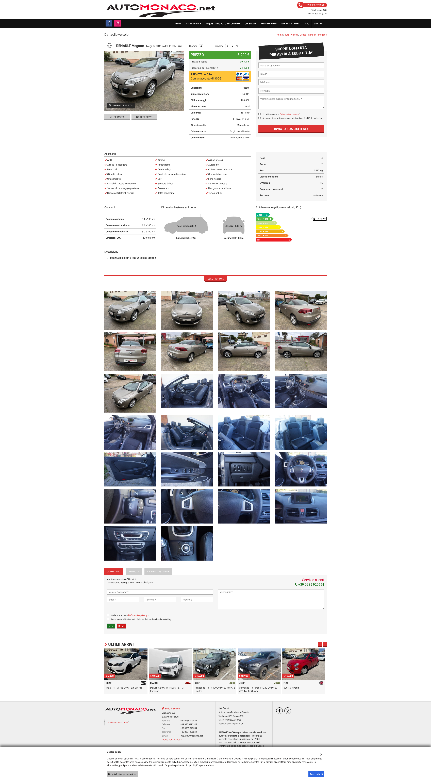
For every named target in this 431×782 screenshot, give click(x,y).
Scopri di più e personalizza (122, 774)
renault (312, 34)
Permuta (118, 117)
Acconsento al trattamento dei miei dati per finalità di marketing (292, 118)
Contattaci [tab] (114, 571)
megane (322, 34)
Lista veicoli (193, 23)
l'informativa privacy (289, 114)
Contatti (319, 23)
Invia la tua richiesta (291, 129)
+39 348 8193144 (188, 724)
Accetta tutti (316, 774)
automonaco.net (118, 722)
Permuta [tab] (133, 571)
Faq (307, 23)
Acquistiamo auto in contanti (223, 23)
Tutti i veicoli (291, 34)
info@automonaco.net (191, 736)
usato (303, 34)
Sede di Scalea (172, 708)
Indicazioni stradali (171, 739)
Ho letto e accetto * (281, 114)
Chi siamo (250, 23)
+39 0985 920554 (310, 584)
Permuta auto (268, 23)
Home (178, 23)
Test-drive (145, 117)
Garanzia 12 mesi (291, 23)
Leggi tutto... (215, 278)
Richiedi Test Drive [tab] (158, 571)
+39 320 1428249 (188, 732)
